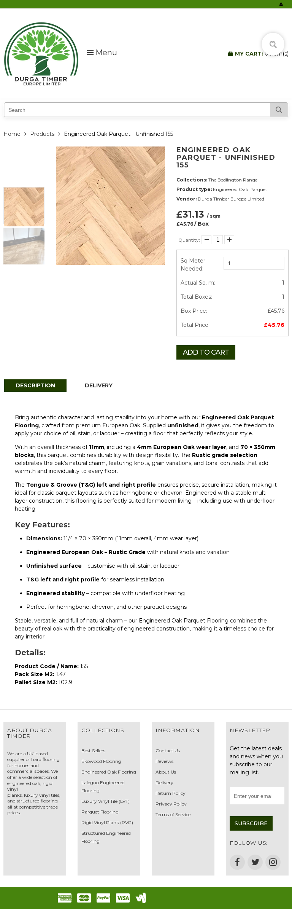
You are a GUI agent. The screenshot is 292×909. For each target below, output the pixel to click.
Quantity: (189, 240)
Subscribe (251, 823)
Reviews (164, 761)
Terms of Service (173, 814)
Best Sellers (93, 750)
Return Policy (171, 793)
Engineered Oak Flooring (108, 772)
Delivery (164, 782)
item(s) (262, 53)
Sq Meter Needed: (193, 264)
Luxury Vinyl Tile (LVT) (105, 801)
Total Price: (195, 325)
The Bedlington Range (232, 180)
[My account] (281, 4)
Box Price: (194, 310)
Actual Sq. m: (198, 282)
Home (12, 134)
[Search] (279, 110)
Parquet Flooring (100, 812)
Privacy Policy (171, 804)
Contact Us (168, 750)
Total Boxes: (196, 296)
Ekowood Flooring (101, 761)
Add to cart (206, 352)
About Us (166, 772)
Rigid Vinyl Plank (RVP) (107, 822)
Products (42, 134)
